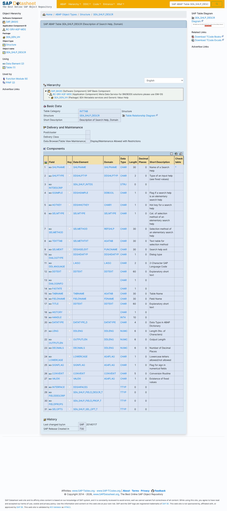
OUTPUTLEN (56, 342)
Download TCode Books (208, 36)
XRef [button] (119, 4)
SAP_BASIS (12, 21)
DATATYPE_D (80, 322)
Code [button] (96, 4)
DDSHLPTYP (80, 175)
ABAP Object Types (66, 14)
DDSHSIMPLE (80, 192)
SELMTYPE (58, 213)
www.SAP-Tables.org (83, 490)
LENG (55, 330)
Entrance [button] (108, 4)
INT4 (123, 317)
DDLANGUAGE (57, 266)
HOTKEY (56, 204)
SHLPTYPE (58, 175)
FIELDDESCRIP (57, 395)
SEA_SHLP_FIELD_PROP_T (87, 400)
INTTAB (84, 111)
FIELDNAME (58, 298)
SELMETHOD (56, 232)
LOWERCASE (56, 360)
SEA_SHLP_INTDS (83, 184)
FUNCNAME (110, 249)
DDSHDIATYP (80, 254)
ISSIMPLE (57, 192)
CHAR (123, 167)
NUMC (123, 330)
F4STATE (57, 288)
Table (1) (10, 67)
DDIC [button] (86, 4)
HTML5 (67, 507)
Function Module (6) (17, 78)
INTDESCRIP (56, 187)
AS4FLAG (109, 356)
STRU (123, 184)
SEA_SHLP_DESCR (16, 52)
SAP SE (165, 504)
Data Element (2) (15, 63)
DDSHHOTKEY (81, 204)
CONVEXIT (58, 373)
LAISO (76, 263)
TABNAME (57, 293)
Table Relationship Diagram (141, 115)
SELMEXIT (57, 249)
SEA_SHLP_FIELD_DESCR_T (88, 392)
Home (48, 14)
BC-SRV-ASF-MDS (16, 29)
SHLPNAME (58, 167)
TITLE (55, 303)
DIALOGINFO (56, 283)
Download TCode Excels (208, 40)
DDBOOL (109, 192)
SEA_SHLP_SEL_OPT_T (85, 409)
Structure (11, 44)
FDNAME (109, 298)
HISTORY (57, 312)
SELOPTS (57, 409)
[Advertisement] (18, 141)
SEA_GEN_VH (13, 37)
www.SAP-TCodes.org (109, 490)
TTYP (123, 387)
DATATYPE (58, 322)
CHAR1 (108, 204)
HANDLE (56, 317)
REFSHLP (109, 228)
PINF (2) (10, 82)
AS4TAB (108, 240)
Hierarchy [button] (73, 4)
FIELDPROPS (56, 404)
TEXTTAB (57, 240)
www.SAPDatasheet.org (106, 494)
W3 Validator (55, 507)
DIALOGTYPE (56, 257)
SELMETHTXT (80, 240)
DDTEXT (56, 271)
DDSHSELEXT (80, 249)
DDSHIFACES (80, 387)
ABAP (63, 4)
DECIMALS (58, 347)
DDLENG (78, 330)
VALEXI (56, 378)
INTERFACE (58, 387)
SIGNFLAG (58, 365)
